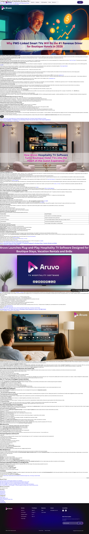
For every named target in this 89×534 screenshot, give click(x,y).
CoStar (55, 183)
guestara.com (61, 75)
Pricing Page (23, 518)
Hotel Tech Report (73, 60)
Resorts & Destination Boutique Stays (23, 118)
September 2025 (3, 494)
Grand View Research (51, 179)
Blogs (42, 510)
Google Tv (33, 512)
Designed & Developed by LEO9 (78, 530)
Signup (80, 2)
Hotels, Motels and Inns (13, 118)
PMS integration (23, 516)
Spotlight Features (24, 514)
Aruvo (1, 292)
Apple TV (33, 510)
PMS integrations (44, 2)
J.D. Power (58, 183)
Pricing (49, 2)
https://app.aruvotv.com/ (9, 306)
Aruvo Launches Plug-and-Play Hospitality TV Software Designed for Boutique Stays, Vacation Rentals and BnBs (28, 243)
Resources (54, 2)
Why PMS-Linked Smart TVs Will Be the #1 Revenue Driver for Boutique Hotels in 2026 (14, 481)
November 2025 (2, 492)
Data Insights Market (63, 66)
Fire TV (33, 514)
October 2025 (2, 493)
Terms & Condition (47, 530)
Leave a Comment (43, 118)
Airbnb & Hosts (5, 118)
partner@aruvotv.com (54, 510)
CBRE (46, 188)
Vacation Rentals (37, 118)
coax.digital (46, 200)
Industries (37, 2)
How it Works (23, 512)
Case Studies (43, 512)
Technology (32, 118)
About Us (32, 2)
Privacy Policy (41, 530)
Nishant (18, 121)
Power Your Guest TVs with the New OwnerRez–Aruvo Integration (11, 480)
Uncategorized (2, 501)
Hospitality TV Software (20, 292)
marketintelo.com (52, 78)
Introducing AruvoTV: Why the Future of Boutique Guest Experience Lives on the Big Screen (23, 309)
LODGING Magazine (50, 188)
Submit (80, 523)
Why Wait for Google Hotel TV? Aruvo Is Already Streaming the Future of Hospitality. (14, 482)
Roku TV (33, 516)
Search (1, 476)
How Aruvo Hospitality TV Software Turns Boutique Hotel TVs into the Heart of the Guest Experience (25, 119)
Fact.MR (1, 64)
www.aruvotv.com (9, 305)
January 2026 (2, 490)
